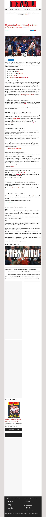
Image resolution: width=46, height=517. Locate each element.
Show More (10, 435)
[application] (23, 255)
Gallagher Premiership (19, 120)
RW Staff (7, 30)
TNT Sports (20, 73)
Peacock (15, 75)
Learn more (26, 14)
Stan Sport (35, 195)
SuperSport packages (16, 187)
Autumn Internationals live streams (27, 94)
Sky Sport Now (18, 174)
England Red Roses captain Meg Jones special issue (13, 420)
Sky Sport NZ (22, 172)
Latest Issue (10, 400)
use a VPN (22, 107)
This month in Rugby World (13, 429)
